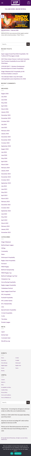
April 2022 (4, 220)
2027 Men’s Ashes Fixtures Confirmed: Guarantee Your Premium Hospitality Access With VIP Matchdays (15, 61)
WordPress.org (5, 341)
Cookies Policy (4, 390)
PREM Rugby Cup (6, 273)
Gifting (3, 248)
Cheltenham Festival (7, 288)
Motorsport (18, 363)
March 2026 (4, 109)
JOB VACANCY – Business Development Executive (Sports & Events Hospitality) (12, 67)
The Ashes (4, 319)
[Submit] (28, 44)
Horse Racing (4, 363)
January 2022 (5, 229)
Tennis (16, 368)
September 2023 (6, 183)
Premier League (5, 322)
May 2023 (4, 192)
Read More (18, 453)
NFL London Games (6, 300)
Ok (12, 453)
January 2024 (5, 170)
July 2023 (4, 186)
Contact (3, 379)
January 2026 (5, 112)
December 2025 (5, 115)
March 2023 (4, 198)
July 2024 (4, 152)
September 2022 (6, 211)
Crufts (3, 316)
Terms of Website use (6, 397)
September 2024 (6, 146)
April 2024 (4, 161)
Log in (3, 331)
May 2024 (4, 158)
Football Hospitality (7, 297)
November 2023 (6, 177)
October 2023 (5, 180)
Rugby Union (18, 365)
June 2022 (4, 214)
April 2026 (4, 106)
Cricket (17, 357)
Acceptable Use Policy (6, 387)
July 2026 (4, 96)
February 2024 (5, 167)
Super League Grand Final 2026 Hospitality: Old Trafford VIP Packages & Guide (14, 55)
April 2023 (4, 195)
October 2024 (5, 143)
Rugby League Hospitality (8, 285)
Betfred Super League (7, 245)
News (3, 254)
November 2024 (6, 140)
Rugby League (4, 365)
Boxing (2, 370)
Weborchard (4, 439)
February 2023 (5, 201)
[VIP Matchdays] (16, 3)
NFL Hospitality (5, 294)
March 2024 (4, 164)
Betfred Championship (7, 269)
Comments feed (5, 338)
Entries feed (4, 335)
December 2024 (5, 136)
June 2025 (4, 127)
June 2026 (4, 99)
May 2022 (4, 217)
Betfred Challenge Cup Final (9, 276)
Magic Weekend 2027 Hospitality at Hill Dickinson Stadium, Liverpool (12, 72)
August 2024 (5, 149)
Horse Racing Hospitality (8, 282)
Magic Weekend (6, 242)
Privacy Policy (4, 392)
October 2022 (5, 207)
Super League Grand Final (8, 291)
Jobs (2, 307)
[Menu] (2, 3)
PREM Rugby (5, 266)
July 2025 (4, 124)
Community (4, 251)
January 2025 (5, 133)
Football (17, 360)
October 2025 (5, 121)
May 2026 (4, 102)
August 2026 (5, 93)
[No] (29, 450)
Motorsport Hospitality (8, 257)
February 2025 (5, 130)
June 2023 (4, 189)
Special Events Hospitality (8, 310)
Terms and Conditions (6, 395)
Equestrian (3, 360)
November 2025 (6, 118)
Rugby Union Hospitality (8, 260)
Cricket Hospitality (6, 313)
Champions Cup (5, 279)
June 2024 (4, 155)
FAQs (2, 384)
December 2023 (5, 173)
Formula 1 (4, 263)
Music (2, 357)
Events (2, 368)
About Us (3, 382)
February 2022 (5, 226)
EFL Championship (6, 303)
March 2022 (4, 223)
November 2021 (6, 232)
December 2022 (5, 204)
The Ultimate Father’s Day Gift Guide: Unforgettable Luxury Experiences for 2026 (13, 78)
